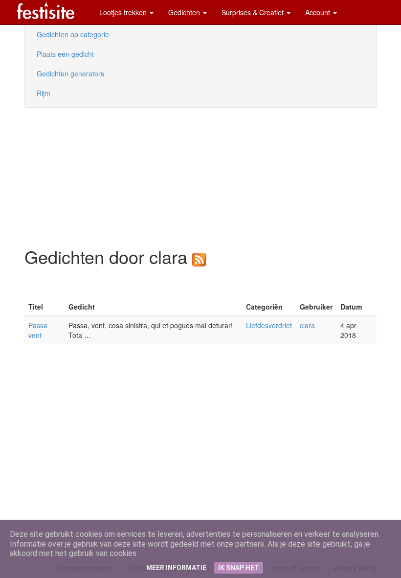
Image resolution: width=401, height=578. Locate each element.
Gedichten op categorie (73, 34)
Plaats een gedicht (65, 54)
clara (307, 325)
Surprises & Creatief (254, 12)
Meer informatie (176, 568)
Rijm (43, 93)
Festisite (45, 10)
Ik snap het (238, 568)
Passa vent (37, 330)
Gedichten (185, 12)
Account (318, 12)
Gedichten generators (70, 73)
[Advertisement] (53, 176)
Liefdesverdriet (269, 325)
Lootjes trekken (124, 12)
